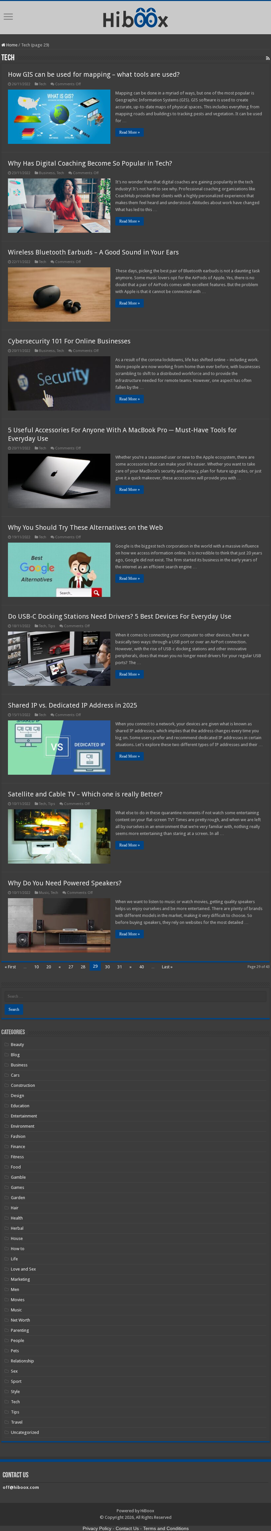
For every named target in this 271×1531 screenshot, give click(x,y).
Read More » (129, 132)
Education (20, 1105)
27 (70, 966)
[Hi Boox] (135, 16)
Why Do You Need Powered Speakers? (65, 883)
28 (83, 966)
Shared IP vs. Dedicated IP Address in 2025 (72, 705)
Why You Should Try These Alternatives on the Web (85, 527)
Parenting (20, 1330)
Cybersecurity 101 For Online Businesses (69, 341)
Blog (15, 1054)
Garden (18, 1197)
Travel (16, 1422)
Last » (167, 966)
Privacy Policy (97, 1528)
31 (119, 966)
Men (15, 1289)
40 (141, 966)
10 (36, 966)
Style (15, 1391)
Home (11, 44)
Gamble (18, 1177)
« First (10, 966)
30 (107, 966)
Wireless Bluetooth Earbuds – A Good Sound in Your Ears (93, 252)
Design (17, 1095)
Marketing (20, 1279)
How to (17, 1248)
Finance (18, 1146)
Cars (15, 1075)
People (17, 1340)
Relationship (22, 1360)
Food (16, 1167)
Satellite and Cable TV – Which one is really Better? (85, 794)
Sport (16, 1381)
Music (44, 893)
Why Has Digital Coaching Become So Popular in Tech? (90, 163)
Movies (17, 1299)
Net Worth (20, 1320)
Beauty (17, 1044)
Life (14, 1258)
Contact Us (127, 1528)
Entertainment (24, 1116)
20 (48, 966)
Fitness (17, 1156)
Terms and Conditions (166, 1528)
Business (47, 173)
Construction (23, 1085)
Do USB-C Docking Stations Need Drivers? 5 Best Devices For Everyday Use (119, 616)
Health (17, 1218)
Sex (14, 1371)
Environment (22, 1126)
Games (17, 1187)
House (17, 1238)
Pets (15, 1350)
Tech (42, 84)
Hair (15, 1207)
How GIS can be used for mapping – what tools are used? (94, 74)
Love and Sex (23, 1269)
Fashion (18, 1136)
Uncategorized (25, 1432)
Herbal (17, 1228)
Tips (51, 626)
